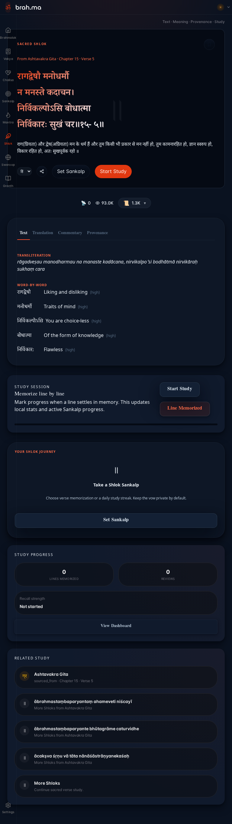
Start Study (113, 171)
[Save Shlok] (209, 44)
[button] (134, 203)
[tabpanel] (116, 299)
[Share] (42, 171)
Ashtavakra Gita (42, 59)
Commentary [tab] (70, 233)
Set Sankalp (71, 171)
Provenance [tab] (97, 233)
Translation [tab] (42, 233)
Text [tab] (23, 233)
